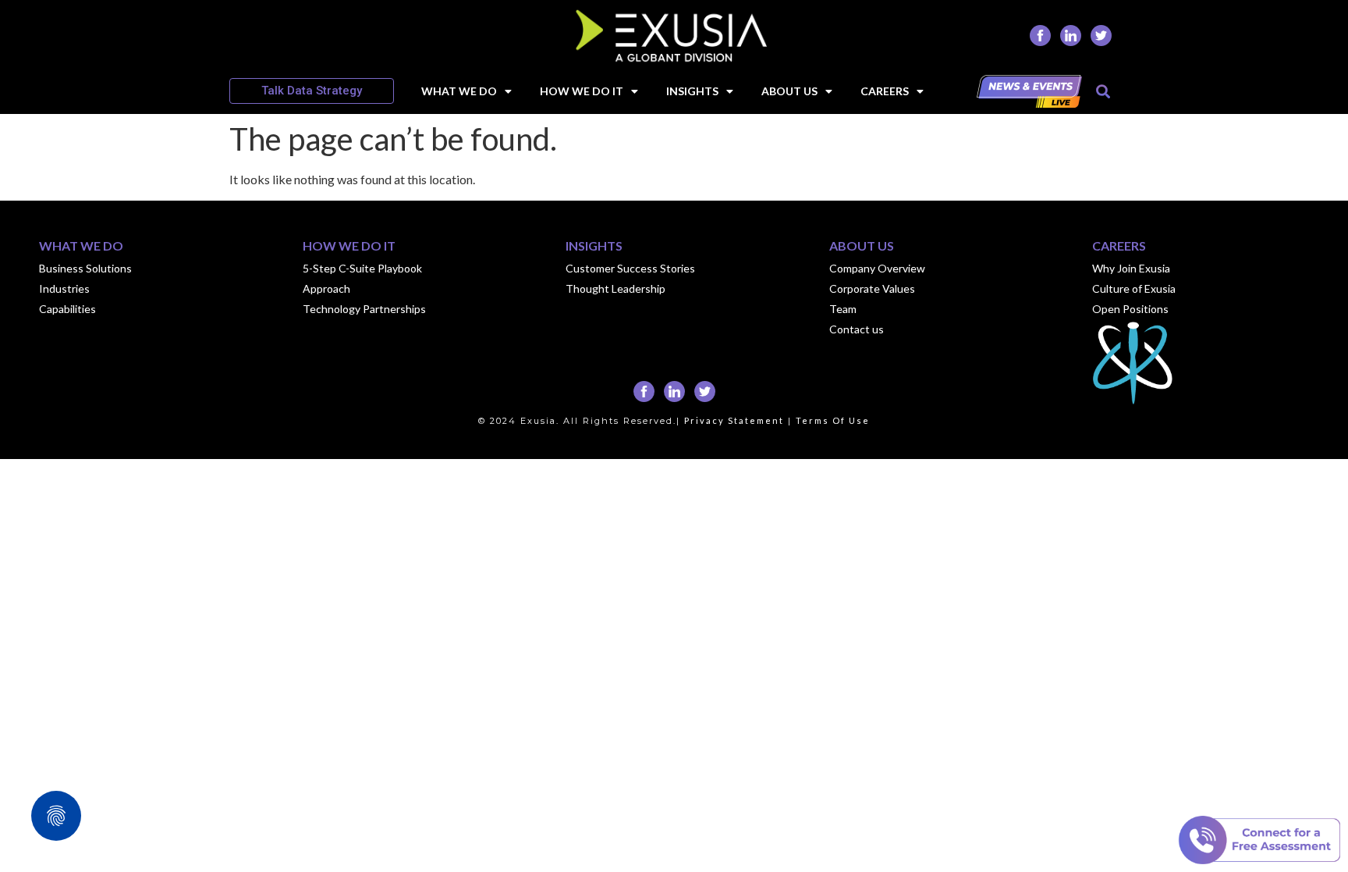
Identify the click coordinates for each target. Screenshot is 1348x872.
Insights (692, 91)
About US (789, 91)
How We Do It (581, 91)
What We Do (459, 91)
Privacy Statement (734, 420)
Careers (884, 91)
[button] (1103, 91)
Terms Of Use (833, 420)
